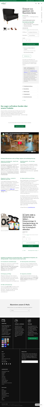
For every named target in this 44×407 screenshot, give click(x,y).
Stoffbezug (24, 32)
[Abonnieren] (28, 310)
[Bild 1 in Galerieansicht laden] (4, 29)
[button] (36, 3)
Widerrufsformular (32, 338)
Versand (28, 29)
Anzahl (24, 38)
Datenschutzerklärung (5, 393)
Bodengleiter (25, 35)
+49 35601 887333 (40, 0)
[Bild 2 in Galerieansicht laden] (12, 29)
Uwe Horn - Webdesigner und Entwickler (16, 405)
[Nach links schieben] (2, 29)
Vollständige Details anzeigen (33, 250)
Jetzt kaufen (30, 245)
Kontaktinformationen (5, 395)
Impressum (3, 397)
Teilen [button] (25, 100)
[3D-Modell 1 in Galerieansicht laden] (8, 29)
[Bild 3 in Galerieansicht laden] (15, 29)
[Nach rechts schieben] (18, 29)
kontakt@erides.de (31, 0)
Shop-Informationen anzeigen (28, 52)
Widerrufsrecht (4, 394)
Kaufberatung (26, 56)
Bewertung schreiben (20, 126)
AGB (2, 398)
